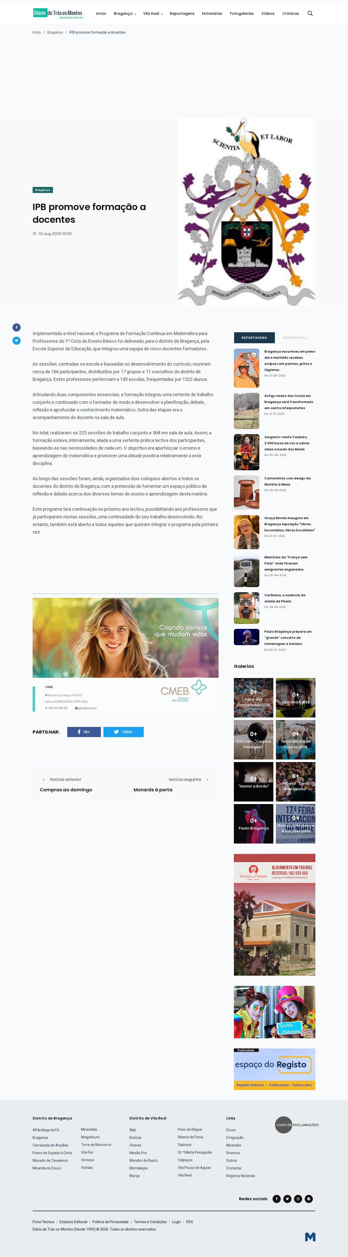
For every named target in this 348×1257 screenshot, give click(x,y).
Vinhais (87, 1168)
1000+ (127, 732)
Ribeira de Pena (190, 1137)
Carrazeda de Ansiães (50, 1145)
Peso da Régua (190, 1129)
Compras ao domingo (66, 789)
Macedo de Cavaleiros (50, 1160)
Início (101, 13)
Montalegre (138, 1168)
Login (176, 1222)
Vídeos (268, 13)
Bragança (123, 13)
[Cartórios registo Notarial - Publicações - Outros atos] (274, 1069)
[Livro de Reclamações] (297, 1124)
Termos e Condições (150, 1222)
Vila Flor (87, 1152)
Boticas (135, 1138)
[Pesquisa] (310, 13)
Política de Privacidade (110, 1222)
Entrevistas (212, 13)
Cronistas (234, 1168)
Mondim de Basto (143, 1160)
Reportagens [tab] (254, 338)
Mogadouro (90, 1137)
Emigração (235, 1138)
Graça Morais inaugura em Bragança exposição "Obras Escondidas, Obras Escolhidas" (289, 524)
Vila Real (151, 13)
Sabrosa (184, 1145)
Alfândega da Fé (46, 1130)
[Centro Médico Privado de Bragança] (126, 654)
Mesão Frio (138, 1153)
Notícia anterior (66, 779)
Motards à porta (153, 789)
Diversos (233, 1153)
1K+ (86, 732)
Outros (231, 1160)
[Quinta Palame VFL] (274, 914)
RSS (189, 1222)
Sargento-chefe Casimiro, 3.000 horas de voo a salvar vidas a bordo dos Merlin (287, 443)
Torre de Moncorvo (96, 1145)
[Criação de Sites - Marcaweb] (310, 1237)
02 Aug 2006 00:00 (55, 233)
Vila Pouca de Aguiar (194, 1168)
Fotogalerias (242, 13)
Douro (231, 1130)
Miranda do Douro (47, 1168)
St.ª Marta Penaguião (195, 1152)
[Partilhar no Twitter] (16, 341)
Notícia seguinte (185, 779)
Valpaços (185, 1160)
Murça (134, 1176)
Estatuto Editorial (73, 1222)
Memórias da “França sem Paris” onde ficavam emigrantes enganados (285, 563)
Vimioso (87, 1160)
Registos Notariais (240, 1176)
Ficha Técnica (43, 1222)
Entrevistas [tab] (295, 338)
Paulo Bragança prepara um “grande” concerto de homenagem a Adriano (288, 638)
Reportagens (182, 13)
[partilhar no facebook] (16, 327)
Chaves (135, 1145)
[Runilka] (274, 1012)
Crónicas (290, 13)
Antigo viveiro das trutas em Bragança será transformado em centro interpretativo (288, 402)
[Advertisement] (174, 73)
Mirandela (89, 1129)
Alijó (132, 1130)
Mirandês (233, 1145)
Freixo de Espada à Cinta (52, 1153)
